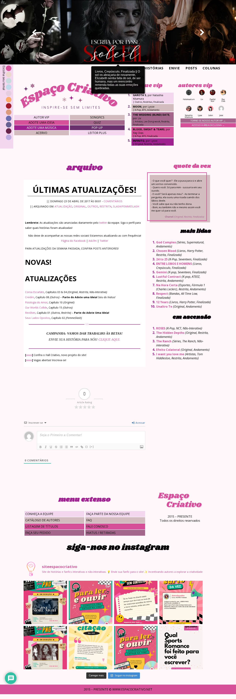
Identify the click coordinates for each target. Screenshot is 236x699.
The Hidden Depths (170, 333)
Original (80, 206)
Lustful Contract (168, 277)
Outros (92, 206)
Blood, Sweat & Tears (148, 129)
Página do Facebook (73, 240)
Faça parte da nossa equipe (108, 514)
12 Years (162, 302)
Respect (162, 294)
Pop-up (97, 128)
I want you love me (170, 354)
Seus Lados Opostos (37, 318)
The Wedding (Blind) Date (151, 114)
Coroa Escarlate (34, 292)
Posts (191, 68)
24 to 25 (162, 259)
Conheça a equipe (39, 514)
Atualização (63, 206)
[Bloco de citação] (71, 447)
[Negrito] (40, 447)
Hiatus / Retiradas (101, 533)
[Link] (81, 447)
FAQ (89, 520)
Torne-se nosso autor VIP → (208, 120)
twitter (103, 222)
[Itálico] (45, 447)
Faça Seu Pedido (38, 533)
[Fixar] (56, 447)
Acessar (140, 422)
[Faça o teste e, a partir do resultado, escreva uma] (181, 647)
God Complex (166, 242)
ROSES (160, 328)
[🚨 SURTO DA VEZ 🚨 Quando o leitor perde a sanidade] (181, 602)
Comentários (113, 201)
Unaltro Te (164, 306)
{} (86, 446)
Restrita (106, 206)
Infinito (138, 140)
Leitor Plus (97, 133)
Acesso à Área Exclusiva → (208, 125)
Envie (174, 68)
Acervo (41, 133)
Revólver (30, 312)
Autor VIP (41, 117)
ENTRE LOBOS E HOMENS (174, 264)
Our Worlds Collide (36, 307)
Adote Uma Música (41, 128)
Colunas (211, 68)
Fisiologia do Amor (36, 302)
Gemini (161, 272)
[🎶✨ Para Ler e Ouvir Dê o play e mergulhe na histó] (90, 602)
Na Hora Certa (167, 285)
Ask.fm (92, 240)
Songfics (97, 117)
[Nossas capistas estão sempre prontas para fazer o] (45, 602)
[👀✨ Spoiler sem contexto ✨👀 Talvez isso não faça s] (135, 602)
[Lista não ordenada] (66, 447)
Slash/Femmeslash (126, 206)
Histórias (153, 68)
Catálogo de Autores (42, 520)
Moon (137, 106)
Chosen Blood (166, 251)
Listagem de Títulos (41, 526)
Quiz (97, 122)
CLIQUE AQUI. (109, 339)
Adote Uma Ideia (41, 122)
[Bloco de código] (76, 447)
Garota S (139, 95)
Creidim (29, 297)
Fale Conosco (97, 526)
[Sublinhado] (50, 447)
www (29, 355)
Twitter (104, 240)
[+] (92, 446)
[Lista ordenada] (61, 447)
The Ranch (163, 341)
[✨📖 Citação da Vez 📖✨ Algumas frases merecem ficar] (90, 647)
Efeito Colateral (168, 350)
